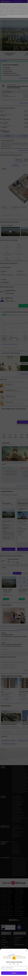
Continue (14, 973)
